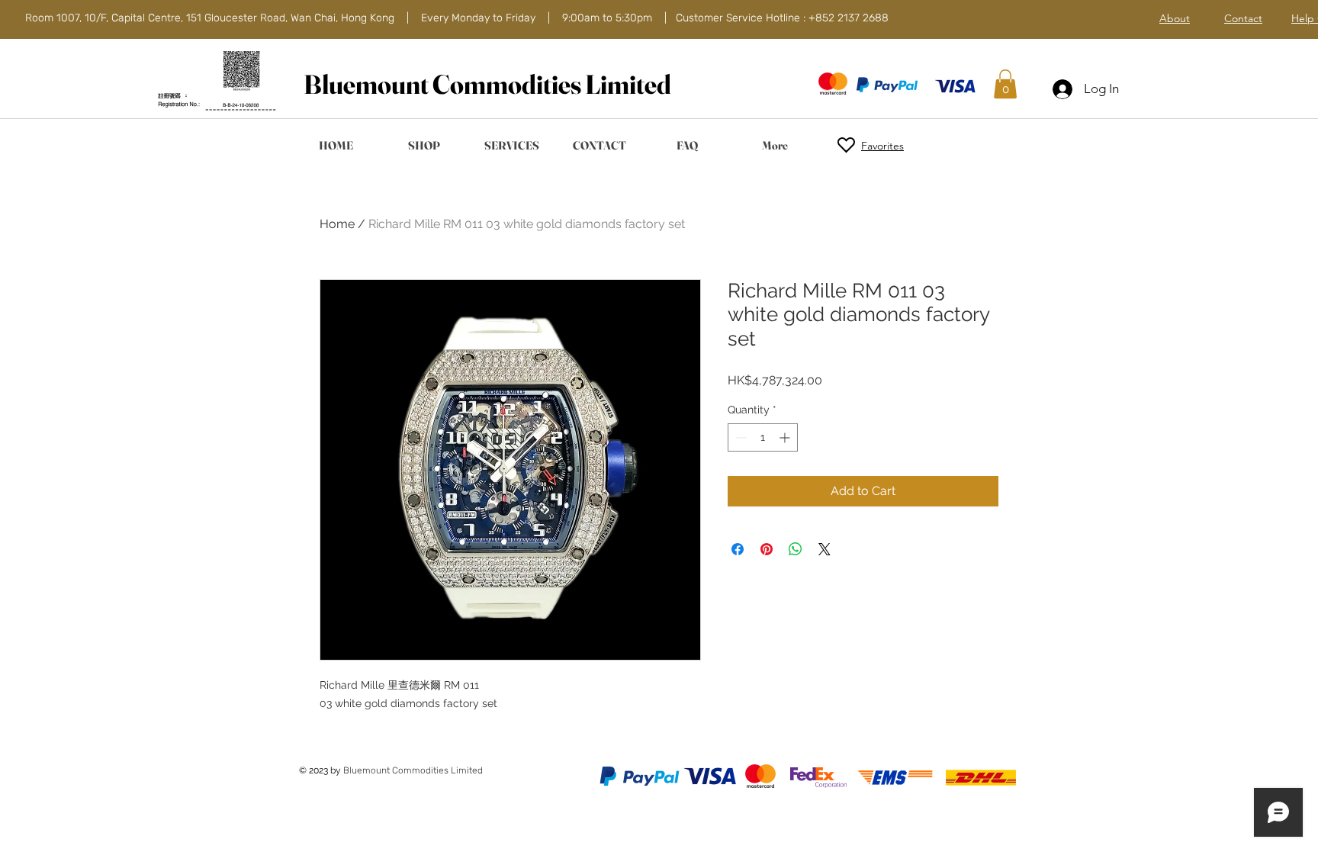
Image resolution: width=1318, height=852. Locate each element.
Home (337, 224)
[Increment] (786, 437)
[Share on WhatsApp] (795, 549)
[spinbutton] (762, 437)
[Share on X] (824, 549)
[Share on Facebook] (737, 549)
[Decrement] (739, 437)
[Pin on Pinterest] (766, 549)
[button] (1005, 83)
